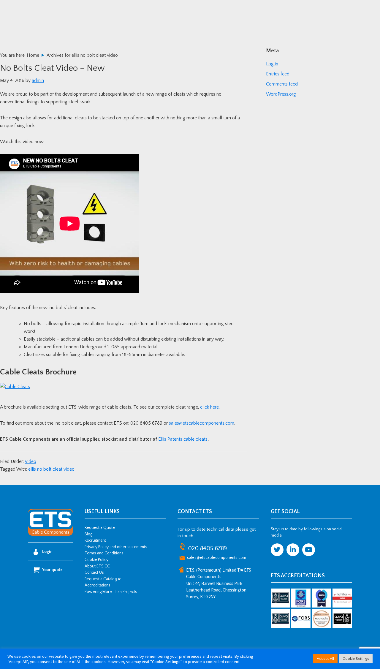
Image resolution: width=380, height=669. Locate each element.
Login (47, 551)
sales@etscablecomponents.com (201, 423)
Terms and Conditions (104, 553)
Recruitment (95, 540)
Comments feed (282, 84)
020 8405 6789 (207, 548)
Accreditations (97, 585)
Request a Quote (100, 527)
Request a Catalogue (103, 579)
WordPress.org (281, 94)
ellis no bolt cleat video (51, 469)
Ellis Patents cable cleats (183, 439)
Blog (88, 534)
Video (30, 461)
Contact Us (94, 572)
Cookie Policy (96, 559)
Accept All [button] (325, 659)
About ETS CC (97, 566)
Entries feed (277, 74)
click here (209, 407)
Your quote (52, 569)
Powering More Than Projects (111, 591)
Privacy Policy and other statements (116, 547)
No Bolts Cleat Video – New (52, 68)
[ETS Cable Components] (50, 534)
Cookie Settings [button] (356, 659)
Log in (272, 64)
